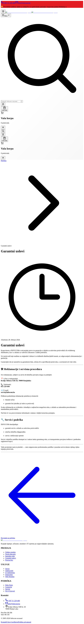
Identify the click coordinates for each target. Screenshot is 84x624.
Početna (3, 161)
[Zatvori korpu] (3, 127)
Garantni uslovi (10, 558)
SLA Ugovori (10, 591)
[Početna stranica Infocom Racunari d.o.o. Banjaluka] (31, 12)
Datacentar (9, 575)
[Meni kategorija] (3, 11)
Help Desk (9, 585)
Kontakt (3, 622)
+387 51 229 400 (9, 3)
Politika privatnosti (24, 622)
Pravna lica (9, 560)
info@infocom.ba (24, 3)
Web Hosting (9, 577)
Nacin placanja (10, 554)
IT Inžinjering (10, 573)
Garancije (8, 587)
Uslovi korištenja (12, 622)
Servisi (7, 589)
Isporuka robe (10, 556)
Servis (7, 569)
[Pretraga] (3, 131)
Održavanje (9, 571)
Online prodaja (10, 552)
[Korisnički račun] (3, 104)
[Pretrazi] (22, 101)
